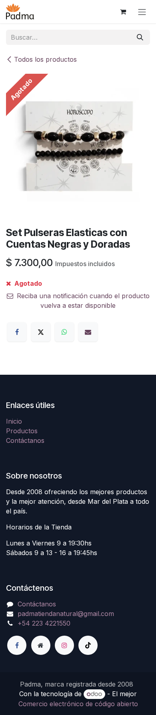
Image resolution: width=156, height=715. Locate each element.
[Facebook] (16, 331)
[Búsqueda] (140, 37)
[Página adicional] (40, 645)
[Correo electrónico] (88, 331)
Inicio (14, 421)
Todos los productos (45, 59)
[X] (40, 331)
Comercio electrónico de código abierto (78, 704)
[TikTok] (88, 645)
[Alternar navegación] (142, 11)
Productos (22, 431)
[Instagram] (64, 645)
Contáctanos (25, 440)
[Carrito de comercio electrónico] (123, 12)
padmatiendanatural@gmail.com (66, 614)
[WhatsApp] (64, 331)
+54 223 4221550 (44, 623)
